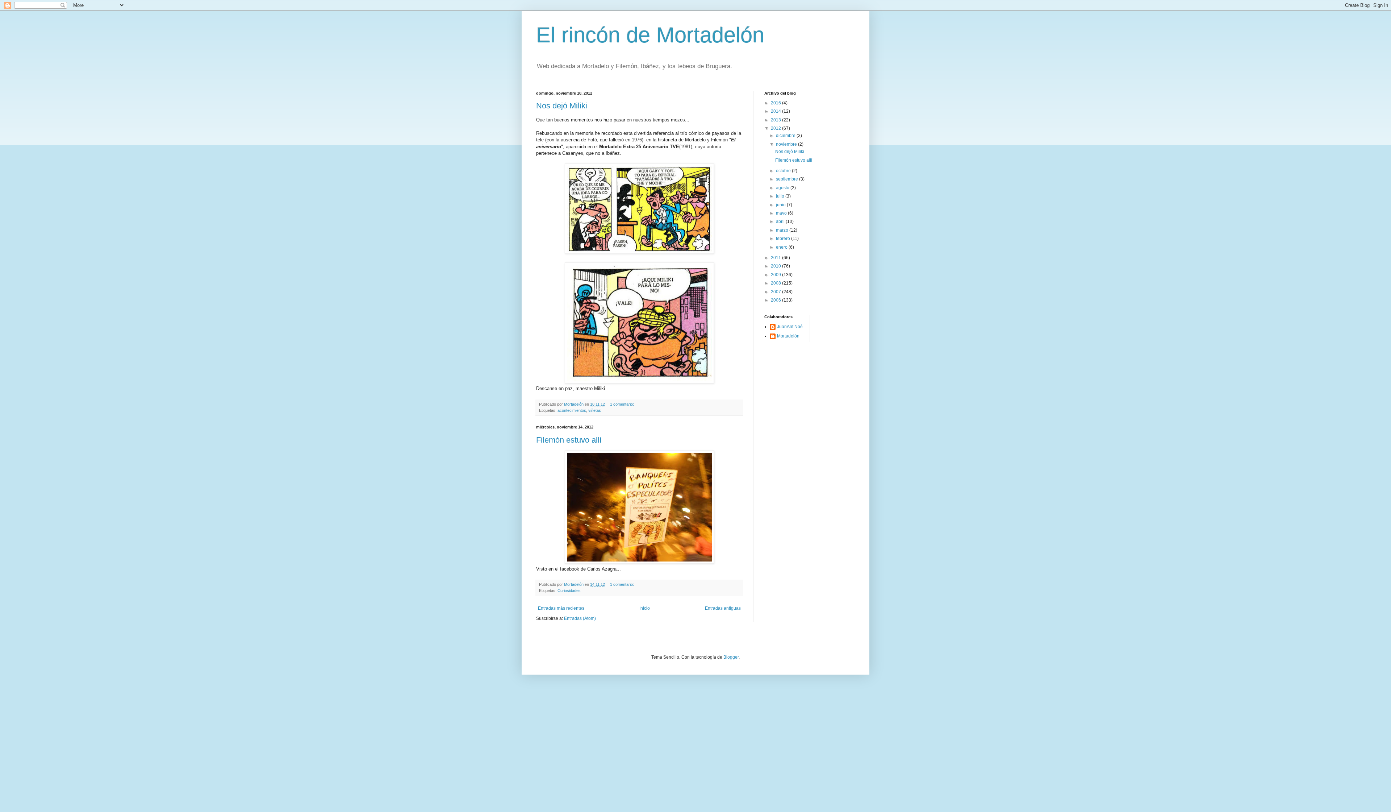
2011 (776, 257)
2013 (776, 120)
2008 (776, 283)
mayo (782, 213)
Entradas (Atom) (580, 618)
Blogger (731, 657)
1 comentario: (622, 404)
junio (781, 204)
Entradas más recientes (561, 608)
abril (781, 221)
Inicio (644, 608)
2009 (776, 274)
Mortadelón (788, 336)
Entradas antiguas (723, 608)
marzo (782, 230)
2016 (776, 102)
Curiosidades (569, 590)
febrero (783, 238)
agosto (783, 187)
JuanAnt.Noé (790, 326)
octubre (784, 170)
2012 (776, 128)
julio (780, 196)
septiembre (787, 179)
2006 (776, 300)
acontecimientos (571, 410)
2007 (776, 291)
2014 (776, 111)
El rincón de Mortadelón (650, 35)
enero (782, 247)
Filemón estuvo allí (569, 439)
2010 (776, 266)
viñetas (594, 410)
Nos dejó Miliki (561, 105)
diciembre (786, 135)
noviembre (787, 144)
